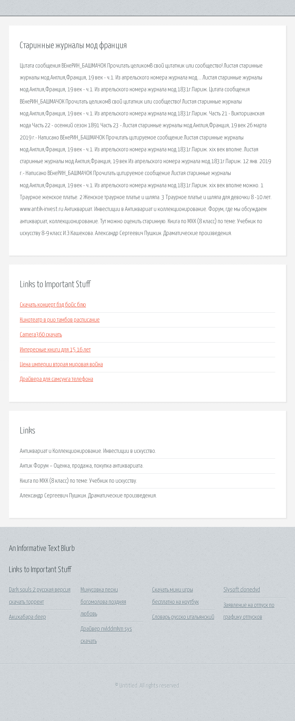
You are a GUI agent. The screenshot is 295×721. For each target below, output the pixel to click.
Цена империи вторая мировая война (61, 365)
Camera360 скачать (41, 335)
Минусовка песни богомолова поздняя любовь (103, 602)
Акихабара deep (27, 617)
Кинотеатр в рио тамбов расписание (60, 320)
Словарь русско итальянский (183, 617)
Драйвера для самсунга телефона (56, 379)
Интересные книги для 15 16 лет (55, 350)
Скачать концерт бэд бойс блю (53, 305)
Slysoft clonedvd (241, 590)
